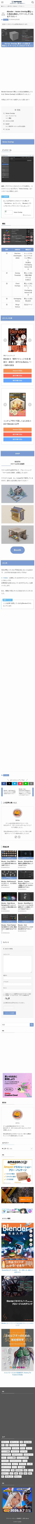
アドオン (6, 19)
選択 (30, 1473)
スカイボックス (28, 1454)
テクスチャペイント (15, 1461)
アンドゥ (29, 1448)
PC (3, 1445)
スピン (4, 1457)
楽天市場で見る (17, 375)
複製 (25, 1473)
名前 (5, 975)
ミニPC (30, 1464)
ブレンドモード (6, 1464)
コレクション (14, 1451)
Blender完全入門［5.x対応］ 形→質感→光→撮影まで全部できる (17, 1271)
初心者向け (19, 1470)
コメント (6, 954)
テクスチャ (5, 1461)
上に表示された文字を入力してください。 (14, 1002)
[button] (3, 783)
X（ (2, 578)
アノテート (15, 1448)
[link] (16, 837)
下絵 (12, 1470)
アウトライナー (14, 1445)
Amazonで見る (17, 370)
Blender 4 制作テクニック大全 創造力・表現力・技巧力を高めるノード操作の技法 (17, 362)
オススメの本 (10, 121)
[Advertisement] (17, 67)
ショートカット (6, 1454)
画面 (16, 1473)
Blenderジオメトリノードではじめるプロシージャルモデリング (17, 1324)
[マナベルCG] (17, 2)
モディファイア (6, 1467)
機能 (10, 118)
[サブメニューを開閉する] (31, 1148)
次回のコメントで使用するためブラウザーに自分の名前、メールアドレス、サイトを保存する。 (18, 994)
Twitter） (6, 578)
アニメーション (6, 1448)
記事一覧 (8, 1148)
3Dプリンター (14, 1442)
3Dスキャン (5, 1442)
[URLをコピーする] (31, 783)
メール (5, 981)
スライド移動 (11, 1457)
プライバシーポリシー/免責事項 (13, 1518)
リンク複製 (21, 1467)
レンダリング (5, 1470)
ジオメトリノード (17, 1454)
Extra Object (27, 1442)
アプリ (22, 1448)
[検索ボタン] (32, 2)
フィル (25, 1461)
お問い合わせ (25, 1518)
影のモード (5, 1473)
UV (7, 1445)
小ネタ (30, 1470)
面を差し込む (9, 1476)
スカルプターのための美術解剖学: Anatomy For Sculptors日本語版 (17, 1373)
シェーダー (24, 1451)
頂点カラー (18, 1476)
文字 (11, 1473)
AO (21, 1442)
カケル (17, 820)
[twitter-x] (19, 837)
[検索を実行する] (32, 1024)
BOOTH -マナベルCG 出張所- (17, 126)
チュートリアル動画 (22, 1457)
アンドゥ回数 (5, 1451)
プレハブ (15, 1464)
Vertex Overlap (10, 113)
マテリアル (22, 1464)
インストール (12, 116)
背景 (21, 1473)
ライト (14, 1467)
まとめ (8, 129)
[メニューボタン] (2, 2)
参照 (25, 1470)
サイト (5, 988)
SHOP (7, 124)
